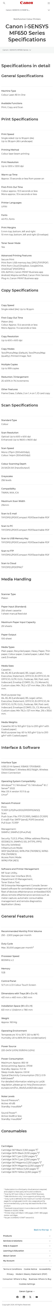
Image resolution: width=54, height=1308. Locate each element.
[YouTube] (37, 1297)
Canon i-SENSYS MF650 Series (15, 50)
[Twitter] (30, 1297)
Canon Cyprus (26, 1291)
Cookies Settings (27, 1284)
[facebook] (17, 1297)
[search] (4, 3)
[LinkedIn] (24, 1297)
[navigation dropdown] (49, 3)
